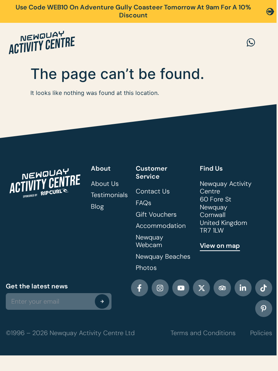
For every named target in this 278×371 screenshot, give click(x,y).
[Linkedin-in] (243, 287)
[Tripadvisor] (222, 287)
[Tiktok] (263, 287)
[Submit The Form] (102, 301)
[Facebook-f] (139, 287)
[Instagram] (160, 287)
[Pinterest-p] (263, 308)
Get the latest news (37, 286)
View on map (220, 245)
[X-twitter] (201, 287)
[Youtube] (180, 287)
